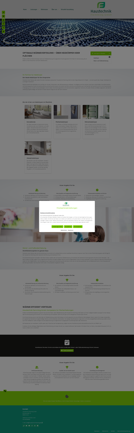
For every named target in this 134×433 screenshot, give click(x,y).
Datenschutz (64, 230)
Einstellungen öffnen (57, 226)
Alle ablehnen (68, 226)
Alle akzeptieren (78, 226)
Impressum (70, 230)
